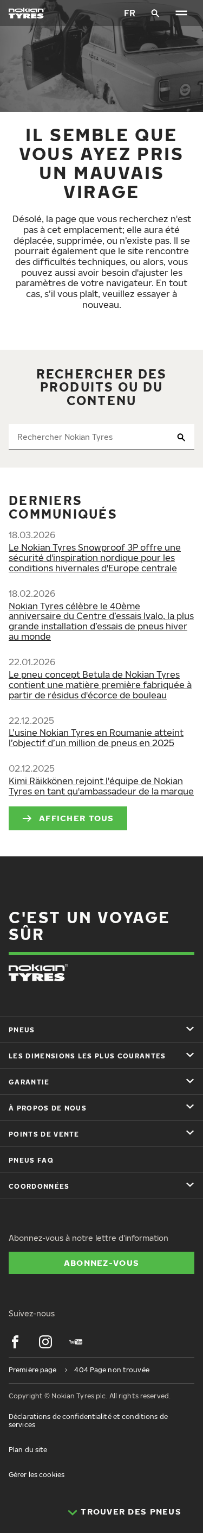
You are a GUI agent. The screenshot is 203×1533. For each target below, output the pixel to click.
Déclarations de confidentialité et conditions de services (88, 1420)
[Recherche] (155, 13)
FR (129, 13)
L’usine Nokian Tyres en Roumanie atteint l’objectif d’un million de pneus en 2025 (96, 737)
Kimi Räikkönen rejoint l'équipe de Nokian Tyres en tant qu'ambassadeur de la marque (101, 786)
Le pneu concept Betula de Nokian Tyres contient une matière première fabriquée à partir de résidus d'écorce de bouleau (100, 685)
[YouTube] (76, 1342)
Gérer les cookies (36, 1475)
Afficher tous (76, 818)
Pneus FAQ (31, 1160)
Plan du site (28, 1450)
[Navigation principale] (181, 13)
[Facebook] (15, 1342)
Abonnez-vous (101, 1262)
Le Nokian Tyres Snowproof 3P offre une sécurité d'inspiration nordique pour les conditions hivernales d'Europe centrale (95, 557)
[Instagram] (45, 1342)
